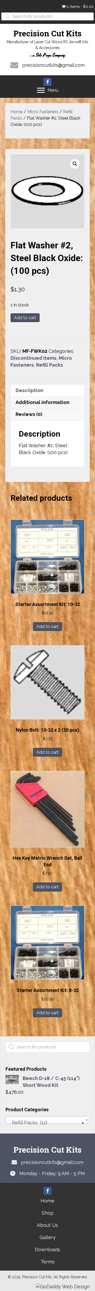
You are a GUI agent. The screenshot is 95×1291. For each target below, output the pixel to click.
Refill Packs (49, 365)
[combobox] (47, 1120)
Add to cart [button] (47, 626)
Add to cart (25, 317)
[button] (47, 82)
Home (17, 111)
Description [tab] (29, 390)
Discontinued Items (33, 358)
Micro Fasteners (42, 111)
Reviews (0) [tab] (29, 414)
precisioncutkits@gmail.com (53, 65)
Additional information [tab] (42, 402)
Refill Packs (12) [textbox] (46, 1122)
